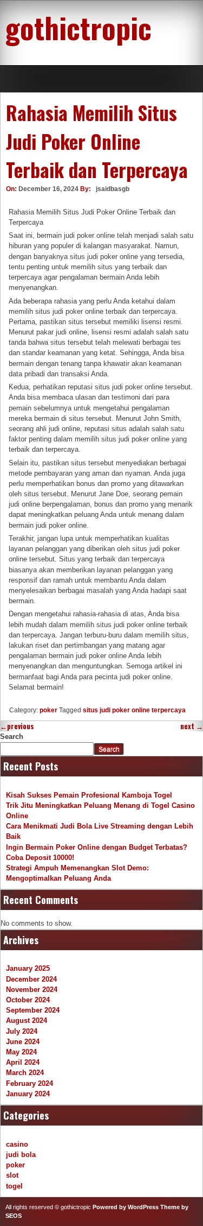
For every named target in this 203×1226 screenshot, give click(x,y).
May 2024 (21, 1052)
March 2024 (25, 1073)
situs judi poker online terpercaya (134, 710)
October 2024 (28, 1000)
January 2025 (28, 968)
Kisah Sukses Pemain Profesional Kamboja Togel (89, 795)
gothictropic (78, 27)
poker (48, 710)
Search (11, 736)
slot (12, 1175)
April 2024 (23, 1062)
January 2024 (28, 1094)
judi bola (21, 1155)
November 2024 (31, 989)
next (191, 726)
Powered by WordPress (126, 1207)
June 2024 (23, 1042)
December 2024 (31, 979)
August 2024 (26, 1020)
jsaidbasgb (112, 189)
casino (17, 1144)
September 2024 (33, 1010)
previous (17, 726)
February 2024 (29, 1083)
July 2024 (21, 1031)
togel (14, 1186)
